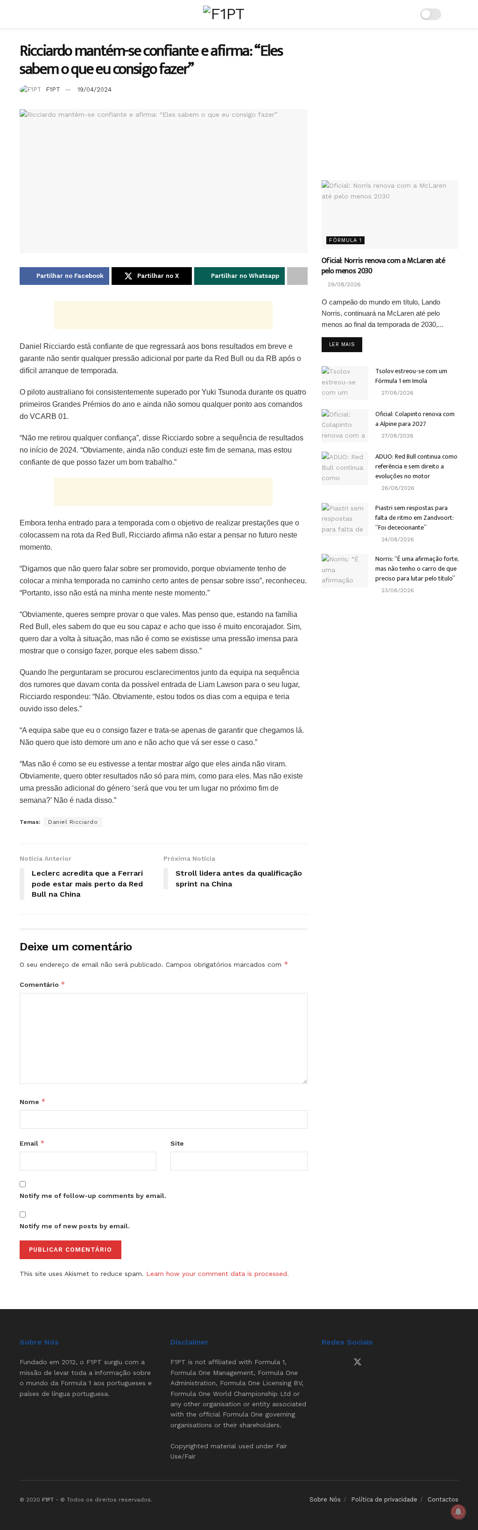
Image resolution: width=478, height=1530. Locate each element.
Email (32, 1143)
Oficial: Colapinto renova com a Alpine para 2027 (415, 419)
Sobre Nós (325, 1499)
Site (177, 1143)
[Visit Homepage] (223, 14)
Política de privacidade (384, 1499)
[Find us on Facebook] (325, 1362)
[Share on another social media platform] (297, 276)
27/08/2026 (397, 393)
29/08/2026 (343, 284)
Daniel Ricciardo (73, 822)
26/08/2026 (397, 488)
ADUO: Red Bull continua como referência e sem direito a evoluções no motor (416, 466)
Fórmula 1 (345, 240)
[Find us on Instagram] (340, 1362)
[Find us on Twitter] (357, 1362)
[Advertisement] (163, 315)
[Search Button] (454, 14)
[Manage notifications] (458, 1511)
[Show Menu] (24, 14)
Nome (33, 1101)
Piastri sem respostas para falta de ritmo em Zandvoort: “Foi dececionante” (414, 518)
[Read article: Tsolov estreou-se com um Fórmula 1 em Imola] (345, 383)
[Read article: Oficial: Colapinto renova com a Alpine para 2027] (345, 426)
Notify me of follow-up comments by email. (93, 1195)
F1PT (53, 89)
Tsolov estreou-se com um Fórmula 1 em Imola (411, 376)
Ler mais (345, 344)
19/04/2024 (94, 89)
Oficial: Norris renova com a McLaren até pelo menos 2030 (383, 266)
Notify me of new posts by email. (75, 1226)
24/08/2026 (397, 539)
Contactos (443, 1499)
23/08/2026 (397, 590)
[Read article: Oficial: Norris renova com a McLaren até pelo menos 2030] (390, 214)
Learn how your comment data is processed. (217, 1273)
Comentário (42, 984)
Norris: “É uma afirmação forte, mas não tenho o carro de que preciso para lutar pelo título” (416, 568)
